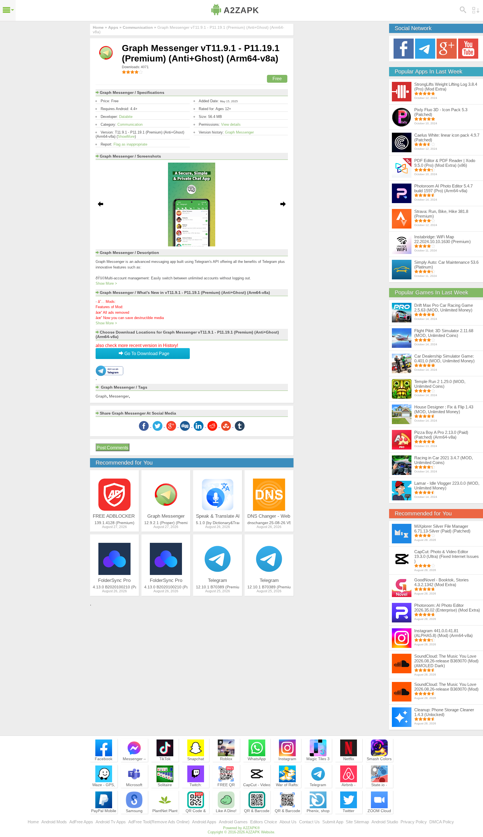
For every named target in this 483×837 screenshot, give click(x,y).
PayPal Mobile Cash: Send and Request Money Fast (103, 818)
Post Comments (112, 447)
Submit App (332, 821)
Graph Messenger (239, 132)
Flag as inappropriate (130, 144)
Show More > (106, 283)
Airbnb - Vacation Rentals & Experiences (348, 792)
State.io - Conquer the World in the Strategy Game (379, 792)
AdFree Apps (81, 821)
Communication (130, 124)
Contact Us (309, 821)
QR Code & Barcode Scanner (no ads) (196, 818)
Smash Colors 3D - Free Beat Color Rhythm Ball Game (379, 766)
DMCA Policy (441, 821)
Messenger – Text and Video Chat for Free (134, 764)
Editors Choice (263, 821)
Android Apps (204, 821)
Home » (100, 27)
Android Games (233, 821)
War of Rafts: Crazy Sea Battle (287, 790)
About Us (288, 821)
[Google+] (447, 48)
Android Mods (54, 821)
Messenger (119, 396)
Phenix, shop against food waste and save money (318, 818)
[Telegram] (425, 48)
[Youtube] (468, 48)
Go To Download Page (146, 353)
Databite (125, 117)
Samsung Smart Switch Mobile (134, 816)
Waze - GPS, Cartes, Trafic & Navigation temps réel (103, 792)
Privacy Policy (414, 821)
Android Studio (384, 821)
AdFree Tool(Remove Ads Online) (159, 821)
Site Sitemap (357, 821)
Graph (101, 396)
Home (33, 821)
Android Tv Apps (111, 821)
